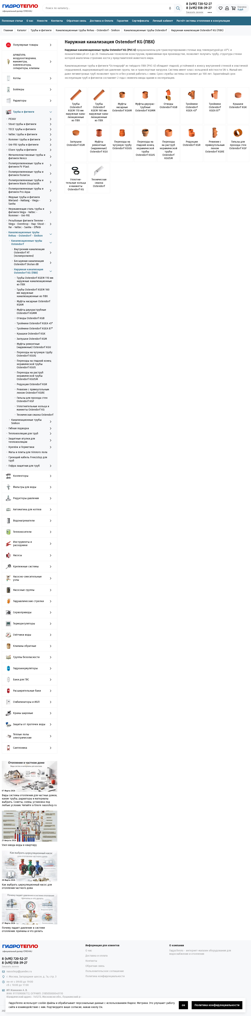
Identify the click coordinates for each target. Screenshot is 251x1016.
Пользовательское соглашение (104, 971)
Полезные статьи (12, 20)
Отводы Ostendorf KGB (30, 318)
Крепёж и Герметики (21, 447)
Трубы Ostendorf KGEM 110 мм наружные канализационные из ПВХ (35, 281)
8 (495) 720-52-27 (199, 4)
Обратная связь (76, 20)
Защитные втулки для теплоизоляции (21, 440)
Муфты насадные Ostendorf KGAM (33, 303)
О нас (29, 20)
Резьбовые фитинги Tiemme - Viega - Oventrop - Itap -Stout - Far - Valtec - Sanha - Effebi (27, 224)
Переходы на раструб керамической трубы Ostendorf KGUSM (30, 376)
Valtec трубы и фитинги (22, 134)
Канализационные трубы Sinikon (26, 421)
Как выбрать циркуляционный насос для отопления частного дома (27, 886)
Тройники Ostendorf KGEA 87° (35, 328)
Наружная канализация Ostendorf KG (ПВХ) (28, 271)
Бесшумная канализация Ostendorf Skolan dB (29, 262)
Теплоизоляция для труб (23, 433)
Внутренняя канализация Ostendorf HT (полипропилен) (29, 252)
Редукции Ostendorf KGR (32, 384)
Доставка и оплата (96, 955)
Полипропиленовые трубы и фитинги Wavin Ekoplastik (25, 182)
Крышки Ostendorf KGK (31, 333)
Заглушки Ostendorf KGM (32, 338)
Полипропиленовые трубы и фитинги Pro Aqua (25, 190)
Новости (42, 20)
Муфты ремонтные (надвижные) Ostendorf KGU (34, 345)
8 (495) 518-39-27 (199, 8)
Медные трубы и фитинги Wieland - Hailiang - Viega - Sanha (24, 200)
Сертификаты (140, 20)
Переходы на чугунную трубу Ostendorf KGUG (34, 354)
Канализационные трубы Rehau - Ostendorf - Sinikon (25, 234)
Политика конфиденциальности (105, 976)
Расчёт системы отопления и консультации (203, 20)
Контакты (57, 20)
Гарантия (122, 20)
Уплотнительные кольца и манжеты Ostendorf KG (33, 408)
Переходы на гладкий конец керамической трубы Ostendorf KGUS (34, 364)
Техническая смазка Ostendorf (35, 414)
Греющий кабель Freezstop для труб (27, 459)
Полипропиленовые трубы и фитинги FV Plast (25, 165)
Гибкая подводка (18, 428)
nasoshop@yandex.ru (19, 971)
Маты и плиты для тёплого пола (27, 452)
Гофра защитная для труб (24, 465)
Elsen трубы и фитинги (22, 149)
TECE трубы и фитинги (22, 129)
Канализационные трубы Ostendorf (26, 242)
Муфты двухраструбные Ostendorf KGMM (31, 311)
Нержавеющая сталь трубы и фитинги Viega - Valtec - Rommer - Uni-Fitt (26, 212)
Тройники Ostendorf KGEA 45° (35, 323)
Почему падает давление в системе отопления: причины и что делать (23, 929)
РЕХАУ (12, 119)
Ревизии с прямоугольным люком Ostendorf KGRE (33, 391)
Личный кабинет (163, 20)
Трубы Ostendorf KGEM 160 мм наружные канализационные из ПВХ (33, 293)
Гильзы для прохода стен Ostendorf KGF (32, 399)
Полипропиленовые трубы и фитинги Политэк (25, 173)
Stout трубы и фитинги (22, 124)
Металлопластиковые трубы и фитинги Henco (26, 156)
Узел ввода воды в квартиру (19, 845)
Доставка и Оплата (101, 20)
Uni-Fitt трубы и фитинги (23, 144)
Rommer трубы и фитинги (24, 139)
